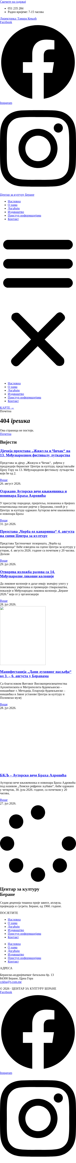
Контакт (13, 219)
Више (4, 480)
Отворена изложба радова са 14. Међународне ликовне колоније (27, 574)
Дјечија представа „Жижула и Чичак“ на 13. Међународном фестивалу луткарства (35, 453)
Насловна (14, 201)
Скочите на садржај (13, 1)
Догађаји (14, 208)
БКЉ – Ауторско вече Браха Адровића (33, 775)
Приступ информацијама (24, 215)
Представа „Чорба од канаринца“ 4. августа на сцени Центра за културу (37, 533)
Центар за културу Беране (17, 194)
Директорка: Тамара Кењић (18, 18)
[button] (38, 301)
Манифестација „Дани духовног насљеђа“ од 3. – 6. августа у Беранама (36, 674)
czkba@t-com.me (11, 982)
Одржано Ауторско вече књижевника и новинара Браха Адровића (33, 493)
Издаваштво (16, 212)
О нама (12, 205)
